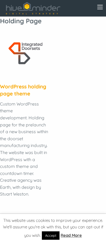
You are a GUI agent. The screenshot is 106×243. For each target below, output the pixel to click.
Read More (71, 235)
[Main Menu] (100, 7)
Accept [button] (50, 235)
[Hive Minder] (33, 8)
